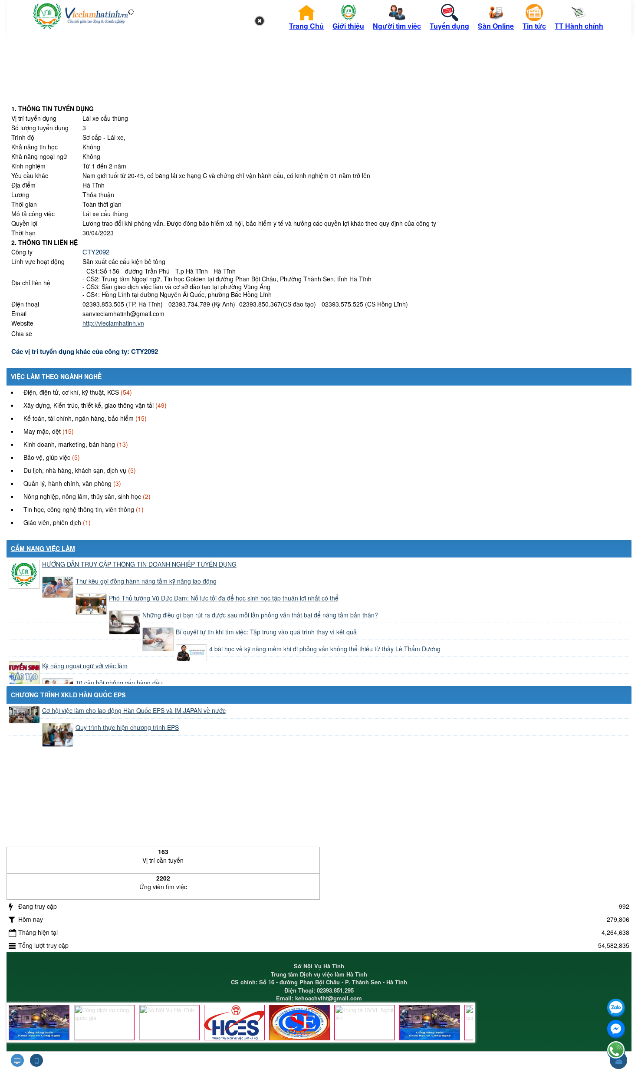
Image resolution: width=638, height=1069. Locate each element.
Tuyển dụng (449, 26)
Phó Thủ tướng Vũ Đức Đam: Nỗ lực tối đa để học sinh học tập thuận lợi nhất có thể (224, 598)
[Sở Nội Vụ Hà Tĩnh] (169, 1022)
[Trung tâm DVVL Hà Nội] (234, 1022)
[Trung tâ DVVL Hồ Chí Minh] (299, 1022)
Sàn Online (496, 26)
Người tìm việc (397, 26)
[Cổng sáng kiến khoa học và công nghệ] (39, 1022)
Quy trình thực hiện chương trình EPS (127, 727)
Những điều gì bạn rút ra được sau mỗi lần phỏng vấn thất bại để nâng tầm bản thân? (260, 614)
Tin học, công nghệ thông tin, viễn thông (78, 509)
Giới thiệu (348, 26)
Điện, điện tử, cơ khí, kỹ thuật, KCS (71, 392)
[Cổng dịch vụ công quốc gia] (104, 1022)
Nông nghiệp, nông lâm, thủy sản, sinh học (82, 496)
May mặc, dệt (42, 431)
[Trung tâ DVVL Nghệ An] (365, 1022)
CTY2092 (95, 251)
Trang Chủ (306, 26)
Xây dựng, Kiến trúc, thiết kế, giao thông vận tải (88, 405)
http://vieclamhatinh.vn (113, 323)
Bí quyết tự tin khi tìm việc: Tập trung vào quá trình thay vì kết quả (266, 631)
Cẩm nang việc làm (43, 548)
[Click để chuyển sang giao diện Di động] (36, 1060)
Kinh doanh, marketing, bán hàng (69, 444)
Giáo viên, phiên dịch (52, 522)
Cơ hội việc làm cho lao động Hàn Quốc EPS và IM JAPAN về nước (134, 710)
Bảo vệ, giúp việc (46, 457)
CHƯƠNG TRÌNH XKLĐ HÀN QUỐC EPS (68, 694)
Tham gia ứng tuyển (408, 334)
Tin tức (534, 26)
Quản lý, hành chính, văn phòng (67, 483)
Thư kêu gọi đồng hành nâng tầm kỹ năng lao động (146, 581)
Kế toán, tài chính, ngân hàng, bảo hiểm (78, 418)
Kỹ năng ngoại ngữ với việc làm (85, 665)
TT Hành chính (579, 26)
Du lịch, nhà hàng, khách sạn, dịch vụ (74, 470)
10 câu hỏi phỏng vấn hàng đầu (119, 682)
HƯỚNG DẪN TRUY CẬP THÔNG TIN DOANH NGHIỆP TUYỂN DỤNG (139, 564)
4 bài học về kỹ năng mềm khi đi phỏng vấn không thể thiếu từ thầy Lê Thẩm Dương (325, 648)
